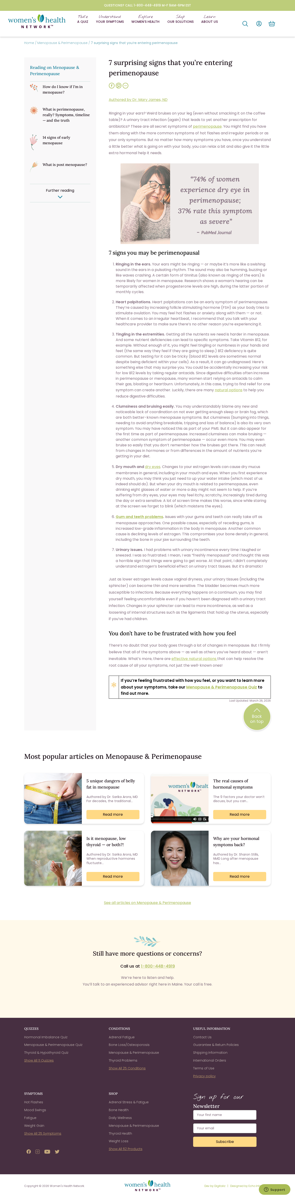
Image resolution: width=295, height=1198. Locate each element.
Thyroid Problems (123, 1060)
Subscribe (225, 1141)
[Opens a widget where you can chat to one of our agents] (274, 1190)
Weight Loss (118, 1141)
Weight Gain (34, 1125)
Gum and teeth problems (139, 516)
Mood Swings (35, 1110)
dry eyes (152, 466)
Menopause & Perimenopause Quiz (221, 687)
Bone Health (119, 1110)
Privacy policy (204, 1076)
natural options (228, 390)
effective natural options (194, 658)
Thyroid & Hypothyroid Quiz (46, 1052)
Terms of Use (203, 1068)
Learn (209, 19)
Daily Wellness (120, 1118)
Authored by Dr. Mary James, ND (138, 99)
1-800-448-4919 (158, 966)
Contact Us (202, 1037)
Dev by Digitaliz (215, 1186)
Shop (180, 19)
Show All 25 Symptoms (42, 1133)
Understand (110, 19)
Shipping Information (210, 1052)
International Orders (209, 1060)
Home (29, 43)
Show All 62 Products (125, 1149)
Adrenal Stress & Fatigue (129, 1102)
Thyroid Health (120, 1133)
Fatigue (30, 1118)
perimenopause (207, 126)
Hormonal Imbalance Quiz (46, 1037)
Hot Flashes (33, 1102)
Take (82, 19)
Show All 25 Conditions (127, 1068)
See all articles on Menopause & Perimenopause (147, 902)
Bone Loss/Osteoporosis (129, 1044)
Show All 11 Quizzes (39, 1060)
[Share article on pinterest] (118, 88)
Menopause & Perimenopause (62, 43)
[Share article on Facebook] (112, 88)
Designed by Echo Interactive (250, 1186)
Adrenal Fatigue (122, 1037)
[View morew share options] (125, 88)
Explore (145, 19)
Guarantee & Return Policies (216, 1044)
